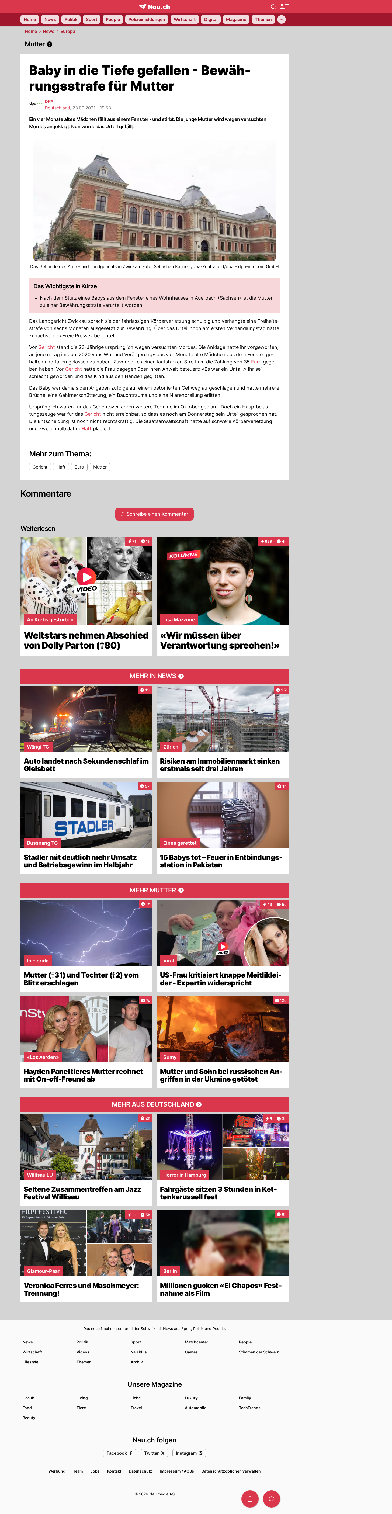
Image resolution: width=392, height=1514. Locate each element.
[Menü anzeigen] (284, 7)
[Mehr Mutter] (154, 890)
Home (31, 31)
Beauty (29, 1417)
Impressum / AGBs (177, 1471)
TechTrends (250, 1407)
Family (245, 1397)
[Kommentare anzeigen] (271, 1499)
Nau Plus (139, 1352)
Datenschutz (140, 1471)
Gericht (46, 347)
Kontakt (114, 1471)
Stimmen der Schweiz (259, 1352)
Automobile (195, 1407)
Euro (256, 362)
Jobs (95, 1471)
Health (28, 1397)
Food (27, 1407)
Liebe (136, 1397)
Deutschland (57, 107)
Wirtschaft (32, 1352)
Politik (82, 1342)
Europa (67, 31)
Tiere (81, 1407)
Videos (83, 1352)
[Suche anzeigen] (273, 6)
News (48, 31)
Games (191, 1352)
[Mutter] (154, 44)
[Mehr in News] (154, 676)
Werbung (56, 1471)
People (245, 1342)
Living (82, 1397)
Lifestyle (30, 1362)
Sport (136, 1342)
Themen (84, 1362)
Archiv (137, 1362)
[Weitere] (281, 19)
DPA (49, 101)
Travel (136, 1407)
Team (78, 1471)
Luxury (191, 1397)
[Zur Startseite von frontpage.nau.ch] (154, 6)
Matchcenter (196, 1342)
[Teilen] (250, 1499)
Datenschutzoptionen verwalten (231, 1471)
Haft (87, 428)
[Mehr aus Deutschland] (154, 1104)
